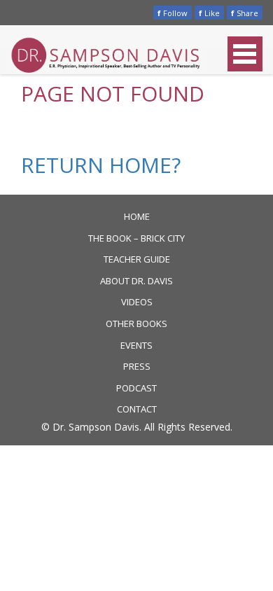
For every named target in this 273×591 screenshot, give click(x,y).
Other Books (136, 323)
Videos (137, 302)
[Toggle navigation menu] (244, 53)
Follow (173, 13)
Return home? (101, 165)
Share (244, 13)
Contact (137, 409)
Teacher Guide (137, 259)
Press (136, 366)
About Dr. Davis (136, 280)
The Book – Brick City (136, 238)
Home (137, 216)
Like (209, 13)
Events (136, 345)
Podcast (136, 388)
